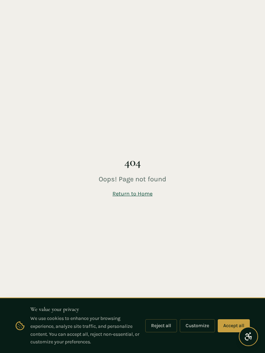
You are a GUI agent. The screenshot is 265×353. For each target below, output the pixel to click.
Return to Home (132, 193)
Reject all (161, 326)
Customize (197, 326)
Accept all (233, 326)
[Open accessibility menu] (248, 336)
